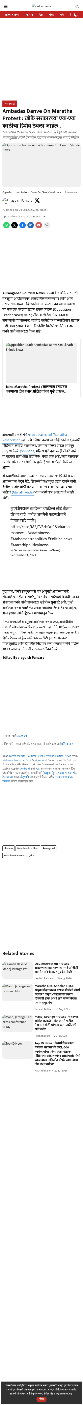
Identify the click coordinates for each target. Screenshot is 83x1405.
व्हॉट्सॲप (24, 777)
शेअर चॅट (72, 773)
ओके (41, 1399)
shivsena (8, 848)
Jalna (31, 855)
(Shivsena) (28, 451)
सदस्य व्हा (22, 736)
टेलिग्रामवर (7, 777)
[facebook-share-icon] (22, 227)
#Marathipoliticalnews (29, 545)
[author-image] (5, 201)
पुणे (62, 15)
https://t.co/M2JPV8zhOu (31, 526)
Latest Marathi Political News (26, 756)
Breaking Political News (57, 756)
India (22, 760)
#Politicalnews (60, 539)
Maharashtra (10, 760)
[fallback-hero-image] (17, 970)
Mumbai (39, 760)
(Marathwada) (22, 492)
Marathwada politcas (27, 848)
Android (25, 768)
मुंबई (51, 15)
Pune (28, 760)
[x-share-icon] (14, 227)
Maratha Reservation (14, 855)
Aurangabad (49, 848)
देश (41, 15)
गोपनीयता (21, 1393)
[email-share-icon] (38, 227)
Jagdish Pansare (21, 200)
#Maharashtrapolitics (28, 539)
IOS (37, 768)
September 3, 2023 (23, 555)
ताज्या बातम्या (12, 15)
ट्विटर (54, 773)
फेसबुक (47, 773)
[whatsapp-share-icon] (6, 227)
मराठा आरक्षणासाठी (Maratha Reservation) (34, 437)
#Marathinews (37, 532)
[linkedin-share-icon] (30, 227)
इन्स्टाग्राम (62, 773)
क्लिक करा (68, 744)
